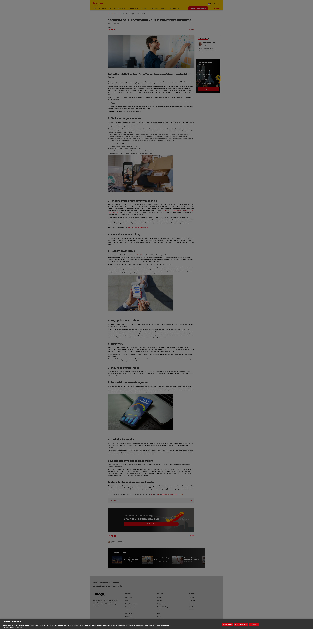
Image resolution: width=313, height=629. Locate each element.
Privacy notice (13, 627)
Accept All (253, 624)
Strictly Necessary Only (241, 624)
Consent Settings (227, 624)
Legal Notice (19, 627)
